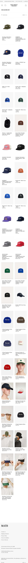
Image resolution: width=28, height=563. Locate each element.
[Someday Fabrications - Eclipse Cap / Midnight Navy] (7, 52)
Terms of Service (4, 539)
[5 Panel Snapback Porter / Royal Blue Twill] (7, 319)
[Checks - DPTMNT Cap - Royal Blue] (21, 52)
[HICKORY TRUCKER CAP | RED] (7, 147)
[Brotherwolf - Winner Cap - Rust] (21, 170)
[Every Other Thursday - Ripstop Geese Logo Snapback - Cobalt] (21, 270)
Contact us (3, 531)
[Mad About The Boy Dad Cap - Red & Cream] (21, 391)
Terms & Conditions (5, 537)
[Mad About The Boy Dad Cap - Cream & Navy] (7, 461)
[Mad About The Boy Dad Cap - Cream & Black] (21, 461)
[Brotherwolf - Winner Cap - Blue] (7, 195)
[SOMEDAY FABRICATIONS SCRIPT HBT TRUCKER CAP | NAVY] (7, 170)
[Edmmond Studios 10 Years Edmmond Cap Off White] (21, 342)
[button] (5, 5)
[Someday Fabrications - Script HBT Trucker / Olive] (7, 27)
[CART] (25, 5)
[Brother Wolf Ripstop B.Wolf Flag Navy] (7, 391)
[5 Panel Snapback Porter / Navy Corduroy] (7, 342)
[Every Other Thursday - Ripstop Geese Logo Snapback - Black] (7, 295)
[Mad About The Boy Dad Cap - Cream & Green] (7, 486)
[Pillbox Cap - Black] (7, 76)
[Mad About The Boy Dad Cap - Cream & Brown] (7, 414)
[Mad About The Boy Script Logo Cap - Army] (7, 438)
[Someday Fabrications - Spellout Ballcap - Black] (21, 147)
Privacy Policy (4, 535)
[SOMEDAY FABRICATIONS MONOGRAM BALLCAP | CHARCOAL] (21, 27)
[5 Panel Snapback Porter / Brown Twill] (21, 319)
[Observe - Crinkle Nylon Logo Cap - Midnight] (7, 123)
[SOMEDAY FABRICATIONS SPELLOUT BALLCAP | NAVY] (21, 219)
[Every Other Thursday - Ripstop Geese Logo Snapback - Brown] (21, 123)
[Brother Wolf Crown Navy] (21, 295)
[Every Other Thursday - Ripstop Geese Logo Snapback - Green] (7, 270)
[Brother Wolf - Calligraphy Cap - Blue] (7, 99)
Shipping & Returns (5, 533)
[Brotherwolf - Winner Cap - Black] (21, 195)
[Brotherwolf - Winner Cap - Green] (21, 99)
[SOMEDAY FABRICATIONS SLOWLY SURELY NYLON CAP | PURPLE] (7, 219)
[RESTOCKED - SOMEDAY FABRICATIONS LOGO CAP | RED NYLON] (21, 244)
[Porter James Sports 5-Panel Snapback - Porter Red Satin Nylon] (7, 366)
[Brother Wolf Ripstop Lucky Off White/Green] (21, 366)
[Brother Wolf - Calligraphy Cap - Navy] (21, 76)
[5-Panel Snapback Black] (21, 414)
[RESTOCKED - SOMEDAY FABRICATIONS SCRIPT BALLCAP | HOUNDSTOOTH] (7, 244)
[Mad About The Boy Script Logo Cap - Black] (21, 438)
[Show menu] (2, 5)
